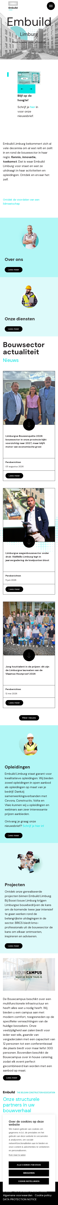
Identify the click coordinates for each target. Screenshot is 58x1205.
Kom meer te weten (17, 1155)
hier (32, 107)
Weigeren (29, 1173)
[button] (22, 88)
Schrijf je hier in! (33, 826)
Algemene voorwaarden (17, 1195)
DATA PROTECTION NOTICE (20, 1199)
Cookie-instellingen (28, 1181)
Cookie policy (43, 1195)
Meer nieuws (29, 717)
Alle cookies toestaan (29, 1165)
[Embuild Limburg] (13, 5)
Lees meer (13, 269)
